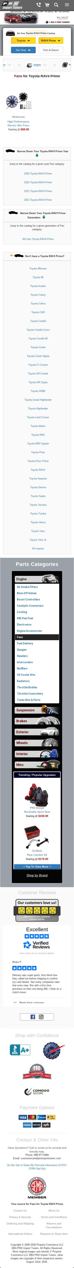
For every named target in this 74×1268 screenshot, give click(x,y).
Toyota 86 (38, 277)
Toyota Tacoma (38, 504)
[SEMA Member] (37, 1187)
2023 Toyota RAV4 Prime (38, 182)
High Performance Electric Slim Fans (18, 123)
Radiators (23, 681)
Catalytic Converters (30, 605)
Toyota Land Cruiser (38, 417)
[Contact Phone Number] (38, 5)
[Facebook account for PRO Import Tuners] (33, 1016)
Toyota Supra (38, 496)
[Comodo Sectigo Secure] (37, 1092)
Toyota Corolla (38, 321)
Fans (20, 637)
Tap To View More (37, 866)
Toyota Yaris (38, 531)
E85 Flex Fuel (25, 618)
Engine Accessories (29, 630)
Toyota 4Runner (38, 268)
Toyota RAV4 (38, 469)
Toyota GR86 (38, 391)
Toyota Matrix (38, 426)
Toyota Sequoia (37, 478)
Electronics (24, 624)
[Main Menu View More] (67, 5)
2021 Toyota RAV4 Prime (38, 199)
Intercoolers (25, 662)
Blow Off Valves (27, 593)
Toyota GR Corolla (38, 373)
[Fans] (65, 65)
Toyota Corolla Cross (38, 329)
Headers (22, 655)
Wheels (22, 743)
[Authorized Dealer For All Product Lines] (54, 1050)
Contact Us (20, 1210)
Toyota (21, 40)
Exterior (22, 732)
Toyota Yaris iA (38, 539)
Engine (21, 579)
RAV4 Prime (49, 40)
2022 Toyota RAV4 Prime (38, 191)
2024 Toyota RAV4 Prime (38, 173)
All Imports (38, 548)
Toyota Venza (38, 522)
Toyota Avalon (38, 286)
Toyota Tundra (38, 513)
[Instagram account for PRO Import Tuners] (41, 1016)
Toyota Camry (38, 294)
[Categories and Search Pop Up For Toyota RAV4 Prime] (56, 5)
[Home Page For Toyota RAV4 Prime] (12, 5)
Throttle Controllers (30, 693)
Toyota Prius (38, 452)
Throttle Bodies (27, 687)
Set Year (21, 50)
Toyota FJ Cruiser (38, 364)
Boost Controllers (28, 599)
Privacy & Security (20, 1217)
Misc (20, 765)
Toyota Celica (38, 303)
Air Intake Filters (27, 586)
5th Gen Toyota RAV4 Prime (38, 239)
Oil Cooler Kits (26, 674)
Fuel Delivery (25, 643)
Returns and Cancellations (54, 1225)
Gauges (22, 649)
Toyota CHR (38, 312)
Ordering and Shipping (20, 1223)
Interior (22, 754)
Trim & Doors (51, 50)
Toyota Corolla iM (38, 338)
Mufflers (22, 668)
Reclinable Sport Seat (37, 811)
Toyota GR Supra (37, 382)
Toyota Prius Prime (38, 461)
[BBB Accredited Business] (20, 1050)
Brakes (21, 721)
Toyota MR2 (38, 434)
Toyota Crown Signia (38, 356)
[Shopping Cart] (47, 5)
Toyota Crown (38, 347)
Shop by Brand (37, 875)
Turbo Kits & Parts (28, 699)
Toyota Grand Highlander (38, 399)
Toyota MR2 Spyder (38, 443)
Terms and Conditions (54, 1217)
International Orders (20, 1233)
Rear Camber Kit (37, 854)
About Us (53, 1210)
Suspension (25, 710)
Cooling (22, 612)
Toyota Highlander (38, 408)
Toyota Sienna (38, 487)
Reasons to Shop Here (54, 1233)
